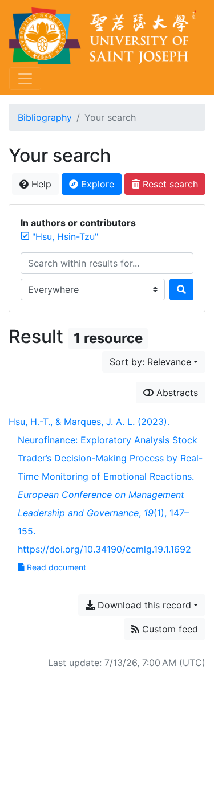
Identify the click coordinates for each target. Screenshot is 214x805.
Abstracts (176, 392)
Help (40, 184)
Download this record (143, 605)
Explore (96, 184)
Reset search (169, 184)
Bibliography (45, 117)
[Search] (181, 289)
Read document (56, 567)
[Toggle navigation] (25, 78)
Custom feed (168, 629)
